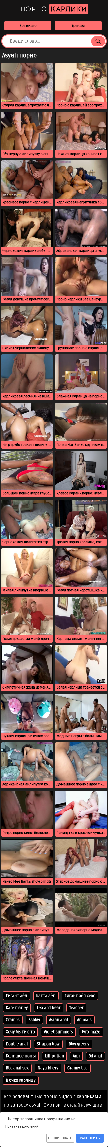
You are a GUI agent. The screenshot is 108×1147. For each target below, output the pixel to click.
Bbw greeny (79, 1044)
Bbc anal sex (17, 1068)
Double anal (17, 1044)
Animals (84, 1019)
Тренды (78, 26)
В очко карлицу (21, 1080)
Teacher (76, 1007)
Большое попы (21, 1056)
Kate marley (17, 1007)
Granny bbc (77, 1068)
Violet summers (58, 1032)
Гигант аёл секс (80, 995)
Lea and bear (48, 1007)
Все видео (28, 26)
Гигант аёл (16, 995)
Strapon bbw (48, 1044)
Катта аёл (46, 995)
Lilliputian (54, 1056)
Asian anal (58, 1019)
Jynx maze (91, 1032)
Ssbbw (34, 1019)
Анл (76, 1056)
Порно (53, 9)
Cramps (13, 1019)
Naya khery (48, 1068)
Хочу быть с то (20, 1032)
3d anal (95, 1056)
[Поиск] (98, 41)
